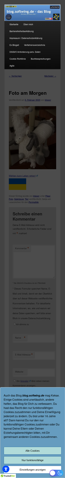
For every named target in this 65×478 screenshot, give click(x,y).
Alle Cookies (32, 450)
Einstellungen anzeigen (33, 469)
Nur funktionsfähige (33, 460)
